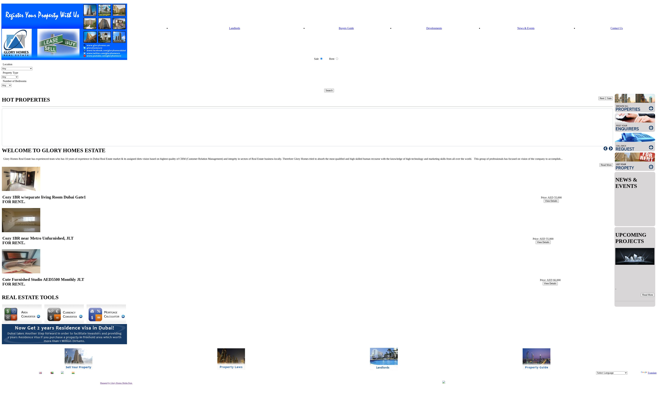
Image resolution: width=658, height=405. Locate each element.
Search (329, 90)
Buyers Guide (346, 28)
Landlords (234, 28)
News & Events (525, 28)
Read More (606, 165)
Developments (434, 28)
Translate (652, 373)
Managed (104, 383)
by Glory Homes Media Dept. (120, 383)
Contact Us (617, 28)
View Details (551, 201)
